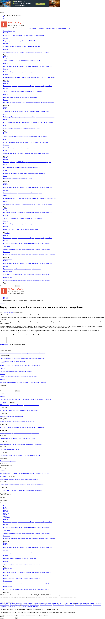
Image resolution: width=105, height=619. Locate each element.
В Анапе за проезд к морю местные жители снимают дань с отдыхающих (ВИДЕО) (26, 280)
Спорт (5, 157)
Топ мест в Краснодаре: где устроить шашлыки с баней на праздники (22, 91)
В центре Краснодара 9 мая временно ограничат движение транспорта (20, 455)
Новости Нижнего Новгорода (83, 605)
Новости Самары (34, 605)
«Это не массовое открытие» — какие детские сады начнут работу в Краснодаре (22, 353)
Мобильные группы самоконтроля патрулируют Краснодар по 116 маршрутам (22, 427)
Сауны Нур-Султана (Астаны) (8, 606)
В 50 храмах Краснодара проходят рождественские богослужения (21, 128)
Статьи (5, 183)
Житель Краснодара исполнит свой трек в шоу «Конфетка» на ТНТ (22, 60)
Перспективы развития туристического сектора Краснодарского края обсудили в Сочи (27, 66)
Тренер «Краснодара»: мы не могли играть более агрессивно (17, 421)
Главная (5, 505)
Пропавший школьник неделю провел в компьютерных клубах (17, 438)
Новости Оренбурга (21, 603)
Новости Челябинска (58, 605)
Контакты (6, 17)
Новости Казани (70, 603)
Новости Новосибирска (58, 603)
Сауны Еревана (22, 606)
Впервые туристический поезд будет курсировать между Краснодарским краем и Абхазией (25, 399)
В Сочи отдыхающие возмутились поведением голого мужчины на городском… (22, 484)
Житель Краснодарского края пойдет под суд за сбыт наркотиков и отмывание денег (27, 147)
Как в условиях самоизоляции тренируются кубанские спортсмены (22, 167)
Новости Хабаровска (46, 605)
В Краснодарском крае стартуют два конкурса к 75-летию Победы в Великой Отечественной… (30, 77)
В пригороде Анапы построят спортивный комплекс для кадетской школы (24, 173)
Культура (5, 56)
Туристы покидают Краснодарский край (11, 416)
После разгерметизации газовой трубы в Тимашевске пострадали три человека (22, 358)
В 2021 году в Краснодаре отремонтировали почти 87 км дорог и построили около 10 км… (28, 117)
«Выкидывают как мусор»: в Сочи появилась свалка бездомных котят (19, 433)
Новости (5, 32)
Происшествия (7, 259)
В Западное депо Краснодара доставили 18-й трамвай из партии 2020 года (21, 490)
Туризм (5, 208)
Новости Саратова (15, 605)
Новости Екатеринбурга (82, 603)
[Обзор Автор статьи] (3, 343)
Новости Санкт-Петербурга (7, 603)
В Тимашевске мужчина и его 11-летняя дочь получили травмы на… (19, 405)
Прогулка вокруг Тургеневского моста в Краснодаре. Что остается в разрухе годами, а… (28, 204)
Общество (6, 81)
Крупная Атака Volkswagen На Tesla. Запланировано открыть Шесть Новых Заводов (27, 243)
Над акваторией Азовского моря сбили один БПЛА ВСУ (19, 41)
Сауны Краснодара (32, 606)
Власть (5, 107)
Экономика (6, 233)
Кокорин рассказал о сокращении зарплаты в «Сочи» (18, 178)
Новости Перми (69, 605)
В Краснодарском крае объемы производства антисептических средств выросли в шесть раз (29, 254)
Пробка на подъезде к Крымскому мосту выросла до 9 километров (22, 229)
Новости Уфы (25, 605)
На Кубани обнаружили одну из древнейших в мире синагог (20, 71)
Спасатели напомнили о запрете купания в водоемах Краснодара (21, 46)
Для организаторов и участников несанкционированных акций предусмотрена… (26, 142)
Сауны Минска (97, 605)
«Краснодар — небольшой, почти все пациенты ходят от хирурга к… (19, 410)
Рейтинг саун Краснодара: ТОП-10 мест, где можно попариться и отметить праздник (27, 162)
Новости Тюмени (46, 603)
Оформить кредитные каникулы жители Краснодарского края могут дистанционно (26, 249)
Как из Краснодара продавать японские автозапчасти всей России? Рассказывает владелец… (29, 102)
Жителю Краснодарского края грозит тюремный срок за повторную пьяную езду (26, 153)
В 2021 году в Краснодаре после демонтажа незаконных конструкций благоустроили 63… (28, 122)
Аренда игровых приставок (8, 461)
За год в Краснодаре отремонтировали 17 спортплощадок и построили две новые (26, 111)
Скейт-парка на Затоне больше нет (9, 449)
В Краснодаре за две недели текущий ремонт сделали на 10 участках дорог (21, 444)
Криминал (6, 132)
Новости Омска (4, 605)
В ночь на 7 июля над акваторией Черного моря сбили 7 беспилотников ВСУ (25, 35)
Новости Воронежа (95, 603)
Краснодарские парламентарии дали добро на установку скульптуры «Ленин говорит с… (25, 473)
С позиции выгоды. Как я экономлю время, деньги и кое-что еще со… (19, 479)
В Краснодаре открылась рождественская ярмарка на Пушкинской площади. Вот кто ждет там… (30, 198)
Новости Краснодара (9, 31)
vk (4, 18)
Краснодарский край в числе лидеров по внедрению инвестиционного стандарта (26, 52)
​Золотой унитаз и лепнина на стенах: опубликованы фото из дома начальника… (25, 136)
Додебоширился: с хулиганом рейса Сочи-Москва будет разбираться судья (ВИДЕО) (26, 274)
